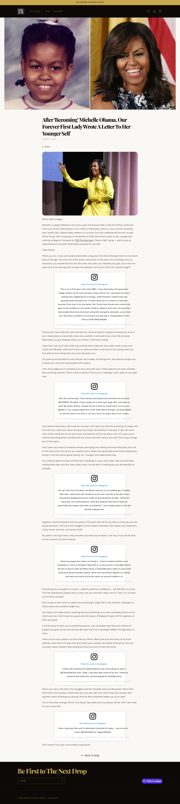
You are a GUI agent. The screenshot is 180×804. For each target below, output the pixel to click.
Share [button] (47, 146)
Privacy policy (53, 798)
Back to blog (92, 755)
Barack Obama (78, 737)
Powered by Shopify (37, 798)
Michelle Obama (79, 325)
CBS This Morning (84, 240)
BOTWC (27, 798)
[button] (36, 11)
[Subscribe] (62, 781)
